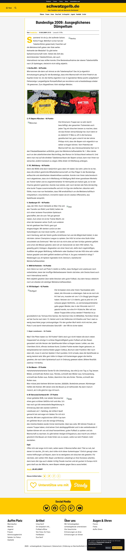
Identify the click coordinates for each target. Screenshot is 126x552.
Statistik (10, 540)
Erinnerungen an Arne (72, 532)
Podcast (48, 1)
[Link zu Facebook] (54, 508)
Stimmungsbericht (14, 535)
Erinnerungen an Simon (73, 535)
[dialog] (105, 544)
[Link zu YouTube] (79, 508)
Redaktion (33, 32)
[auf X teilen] (49, 476)
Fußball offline (41, 529)
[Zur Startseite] (63, 7)
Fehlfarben (40, 535)
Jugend (73, 14)
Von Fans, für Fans (43, 532)
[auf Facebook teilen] (54, 476)
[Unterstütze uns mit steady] (63, 485)
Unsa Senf (58, 14)
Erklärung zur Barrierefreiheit (74, 546)
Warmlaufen (12, 524)
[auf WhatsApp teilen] (59, 476)
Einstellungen (92, 547)
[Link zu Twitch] (71, 508)
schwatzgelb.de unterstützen (75, 527)
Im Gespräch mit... (43, 527)
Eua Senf (39, 537)
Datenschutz (57, 546)
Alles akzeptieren (117, 547)
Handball (78, 14)
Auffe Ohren (97, 529)
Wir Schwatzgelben (71, 524)
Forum (55, 1)
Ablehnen (108, 547)
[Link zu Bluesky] (46, 508)
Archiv (84, 14)
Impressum (47, 546)
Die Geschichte (70, 529)
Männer (42, 14)
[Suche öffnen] (15, 8)
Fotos (61, 1)
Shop (66, 1)
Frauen (47, 14)
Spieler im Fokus (14, 537)
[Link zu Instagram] (63, 508)
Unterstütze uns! (75, 1)
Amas (52, 14)
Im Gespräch (65, 14)
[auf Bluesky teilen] (44, 476)
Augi (29, 469)
